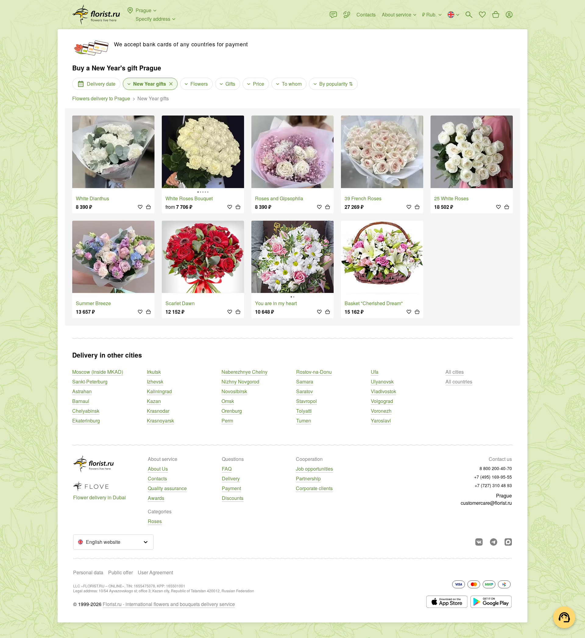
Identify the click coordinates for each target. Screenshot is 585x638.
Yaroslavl (381, 420)
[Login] (509, 15)
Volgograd (382, 401)
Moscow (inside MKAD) (97, 371)
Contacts (157, 478)
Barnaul (80, 401)
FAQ (227, 468)
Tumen (303, 420)
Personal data (88, 572)
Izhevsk (155, 381)
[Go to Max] (508, 542)
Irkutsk (154, 371)
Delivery (231, 478)
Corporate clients (314, 488)
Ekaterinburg (86, 420)
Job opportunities (314, 468)
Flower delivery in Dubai (99, 497)
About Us (158, 468)
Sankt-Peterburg (90, 381)
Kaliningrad (159, 391)
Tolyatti (304, 410)
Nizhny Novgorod (240, 381)
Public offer (120, 572)
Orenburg (232, 410)
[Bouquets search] (469, 15)
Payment (231, 488)
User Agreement (155, 572)
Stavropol (306, 401)
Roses (155, 521)
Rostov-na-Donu (314, 371)
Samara (304, 381)
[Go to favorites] (482, 15)
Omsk (228, 401)
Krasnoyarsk (160, 420)
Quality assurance (167, 488)
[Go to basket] (496, 15)
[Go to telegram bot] (494, 542)
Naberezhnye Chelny (245, 371)
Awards (156, 497)
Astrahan (82, 391)
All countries (458, 381)
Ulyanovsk (382, 381)
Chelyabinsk (85, 410)
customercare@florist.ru (486, 502)
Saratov (304, 391)
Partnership (308, 478)
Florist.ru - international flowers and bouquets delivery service (169, 604)
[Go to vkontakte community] (479, 542)
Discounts (232, 497)
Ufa (374, 371)
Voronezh (381, 410)
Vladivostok (383, 391)
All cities (454, 371)
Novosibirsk (234, 391)
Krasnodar (158, 410)
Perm (227, 420)
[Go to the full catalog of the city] (96, 15)
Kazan (154, 401)
